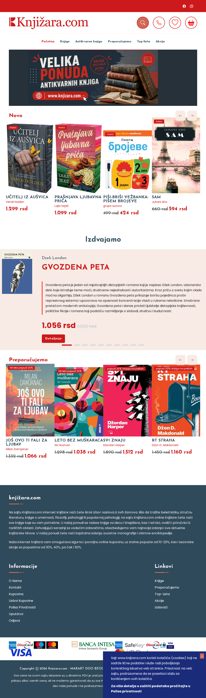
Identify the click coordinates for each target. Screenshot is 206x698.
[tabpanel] (103, 78)
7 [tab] (117, 345)
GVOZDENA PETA (75, 267)
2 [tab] (107, 100)
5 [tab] (101, 345)
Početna (47, 41)
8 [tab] (125, 345)
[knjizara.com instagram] (191, 6)
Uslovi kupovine (21, 600)
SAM (156, 197)
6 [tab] (109, 345)
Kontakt (15, 587)
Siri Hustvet (62, 445)
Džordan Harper (114, 445)
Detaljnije (53, 338)
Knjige (65, 41)
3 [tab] (85, 345)
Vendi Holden (15, 202)
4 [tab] (93, 345)
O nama (15, 580)
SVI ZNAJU (114, 440)
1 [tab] (97, 100)
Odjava (14, 620)
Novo (15, 116)
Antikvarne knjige (88, 41)
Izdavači (161, 607)
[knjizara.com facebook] (184, 6)
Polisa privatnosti (22, 607)
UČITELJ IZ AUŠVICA (27, 197)
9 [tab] (133, 345)
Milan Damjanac (17, 449)
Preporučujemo (119, 41)
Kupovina (16, 594)
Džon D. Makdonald (165, 445)
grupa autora (112, 206)
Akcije (160, 41)
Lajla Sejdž (61, 206)
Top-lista (143, 41)
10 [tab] (141, 345)
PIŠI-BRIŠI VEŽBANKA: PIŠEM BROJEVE (125, 199)
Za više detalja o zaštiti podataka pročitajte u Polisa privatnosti (150, 689)
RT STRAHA (163, 440)
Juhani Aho (159, 202)
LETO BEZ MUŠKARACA (79, 440)
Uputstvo (16, 614)
